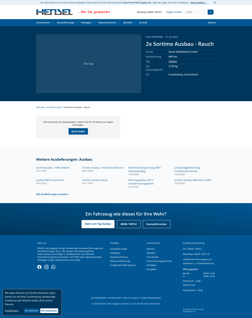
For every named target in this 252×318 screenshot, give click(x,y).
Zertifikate (151, 265)
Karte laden (78, 131)
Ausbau (173, 61)
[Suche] (211, 12)
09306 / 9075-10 (202, 254)
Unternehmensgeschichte (159, 261)
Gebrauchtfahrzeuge (120, 261)
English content (174, 12)
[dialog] (32, 302)
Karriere (212, 22)
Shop (200, 290)
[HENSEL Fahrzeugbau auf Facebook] (39, 267)
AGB (198, 281)
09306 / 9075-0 (129, 224)
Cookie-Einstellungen (151, 297)
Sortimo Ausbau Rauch (94, 180)
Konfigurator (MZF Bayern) (123, 265)
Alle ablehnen (31, 310)
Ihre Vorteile (153, 257)
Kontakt (143, 22)
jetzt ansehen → (199, 2)
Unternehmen (43, 22)
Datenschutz (189, 285)
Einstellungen (11, 310)
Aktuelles (127, 22)
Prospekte (151, 269)
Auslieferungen (54, 107)
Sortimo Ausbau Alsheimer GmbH (193, 180)
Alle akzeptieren (49, 310)
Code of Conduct (131, 297)
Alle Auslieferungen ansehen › (52, 194)
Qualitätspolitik (98, 297)
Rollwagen (86, 22)
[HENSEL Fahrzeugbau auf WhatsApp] (53, 267)
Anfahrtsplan (189, 290)
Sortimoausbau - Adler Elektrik (53, 167)
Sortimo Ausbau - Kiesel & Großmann (102, 167)
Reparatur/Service (107, 22)
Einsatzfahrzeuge (65, 22)
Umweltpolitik (114, 297)
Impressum (188, 281)
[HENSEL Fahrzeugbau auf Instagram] (46, 267)
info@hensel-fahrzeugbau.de (197, 259)
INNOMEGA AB (189, 311)
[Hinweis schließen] (214, 2)
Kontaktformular (157, 224)
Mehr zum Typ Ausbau (98, 223)
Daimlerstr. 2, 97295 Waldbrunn (198, 263)
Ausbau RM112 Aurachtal (50, 180)
